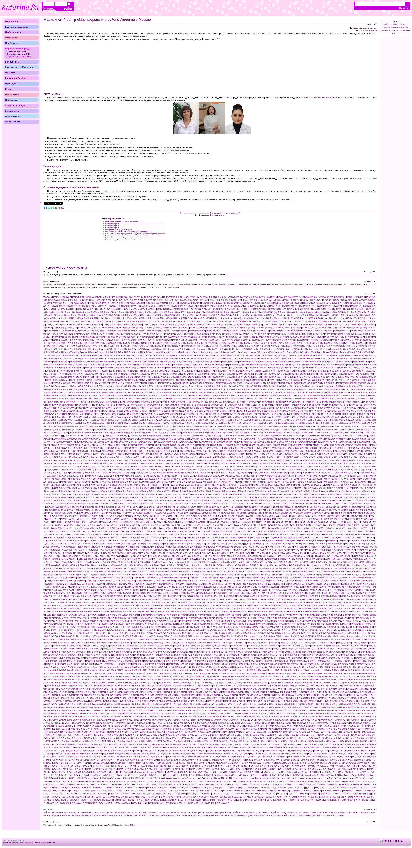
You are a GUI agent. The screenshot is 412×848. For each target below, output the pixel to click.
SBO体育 (249, 516)
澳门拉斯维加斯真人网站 (73, 426)
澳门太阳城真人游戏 (172, 371)
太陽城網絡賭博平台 (250, 318)
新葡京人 (272, 398)
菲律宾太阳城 (247, 309)
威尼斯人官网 (52, 303)
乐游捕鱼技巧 (189, 541)
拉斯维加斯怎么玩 (74, 439)
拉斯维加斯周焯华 (185, 445)
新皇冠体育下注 (296, 531)
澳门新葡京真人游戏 (362, 383)
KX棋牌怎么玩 (363, 544)
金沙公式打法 (170, 500)
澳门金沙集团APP (122, 507)
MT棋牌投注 (192, 522)
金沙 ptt (292, 513)
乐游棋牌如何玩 (92, 553)
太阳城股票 (308, 318)
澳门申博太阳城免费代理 (248, 337)
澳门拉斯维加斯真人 (97, 417)
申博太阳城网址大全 (129, 362)
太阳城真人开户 (123, 325)
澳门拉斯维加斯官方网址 (135, 445)
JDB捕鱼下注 (172, 534)
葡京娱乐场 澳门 (124, 352)
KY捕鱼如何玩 (206, 553)
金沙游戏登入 (254, 491)
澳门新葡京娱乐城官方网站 (338, 392)
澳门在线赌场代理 (255, 556)
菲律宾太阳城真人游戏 (196, 377)
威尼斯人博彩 (127, 297)
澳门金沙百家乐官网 (354, 497)
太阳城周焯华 (269, 315)
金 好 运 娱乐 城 (219, 297)
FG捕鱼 (57, 519)
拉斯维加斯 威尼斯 (198, 436)
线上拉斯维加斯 (196, 448)
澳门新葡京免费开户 (73, 392)
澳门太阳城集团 (356, 303)
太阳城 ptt (73, 321)
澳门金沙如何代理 (174, 510)
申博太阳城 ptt (178, 365)
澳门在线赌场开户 (240, 556)
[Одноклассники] (52, 208)
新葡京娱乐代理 (58, 398)
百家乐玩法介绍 (180, 300)
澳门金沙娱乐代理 (268, 507)
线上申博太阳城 (278, 362)
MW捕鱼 (64, 519)
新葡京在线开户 (107, 398)
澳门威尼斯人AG (91, 457)
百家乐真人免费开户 (133, 383)
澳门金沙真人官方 (250, 488)
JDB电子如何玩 (324, 553)
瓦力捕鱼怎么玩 (196, 547)
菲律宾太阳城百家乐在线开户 (200, 380)
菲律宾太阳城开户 (145, 312)
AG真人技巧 (272, 538)
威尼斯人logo (246, 473)
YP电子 (170, 519)
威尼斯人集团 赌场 (302, 485)
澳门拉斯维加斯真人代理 (179, 426)
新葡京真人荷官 (214, 386)
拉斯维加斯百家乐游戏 (120, 423)
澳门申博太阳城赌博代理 (345, 355)
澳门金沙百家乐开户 (320, 497)
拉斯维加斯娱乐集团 (153, 451)
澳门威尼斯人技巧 (205, 454)
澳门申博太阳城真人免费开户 (95, 331)
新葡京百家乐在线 (234, 389)
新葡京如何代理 (339, 408)
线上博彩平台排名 (247, 297)
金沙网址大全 (369, 510)
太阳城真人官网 (109, 325)
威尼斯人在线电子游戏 (81, 488)
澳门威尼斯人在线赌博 (131, 479)
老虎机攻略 (199, 352)
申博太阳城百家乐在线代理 (64, 337)
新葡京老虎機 (53, 402)
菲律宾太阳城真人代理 (252, 377)
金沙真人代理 (68, 494)
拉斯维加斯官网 (175, 433)
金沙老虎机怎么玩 (116, 503)
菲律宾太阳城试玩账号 (103, 377)
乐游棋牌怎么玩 (56, 547)
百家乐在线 (223, 300)
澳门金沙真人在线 (126, 497)
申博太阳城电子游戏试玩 (336, 365)
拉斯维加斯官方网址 (224, 433)
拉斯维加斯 (194, 430)
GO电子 (220, 519)
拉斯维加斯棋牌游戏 (312, 451)
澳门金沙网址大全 (83, 510)
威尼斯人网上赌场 (351, 473)
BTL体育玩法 (330, 525)
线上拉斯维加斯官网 (245, 448)
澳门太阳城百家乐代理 (71, 374)
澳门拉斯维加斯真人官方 (206, 414)
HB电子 (191, 519)
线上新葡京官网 (82, 411)
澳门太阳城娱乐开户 (218, 306)
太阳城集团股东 (320, 318)
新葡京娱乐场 (206, 398)
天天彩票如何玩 (155, 556)
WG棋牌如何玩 (362, 550)
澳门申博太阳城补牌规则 (179, 328)
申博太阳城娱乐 (189, 346)
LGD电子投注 (241, 525)
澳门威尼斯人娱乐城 (286, 476)
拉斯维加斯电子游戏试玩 (252, 451)
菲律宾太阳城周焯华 (312, 309)
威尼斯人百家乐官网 (293, 460)
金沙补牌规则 (146, 500)
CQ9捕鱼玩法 (263, 528)
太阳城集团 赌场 (167, 321)
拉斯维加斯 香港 (183, 436)
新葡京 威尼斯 (329, 398)
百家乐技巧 (268, 300)
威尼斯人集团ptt (197, 485)
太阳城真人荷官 (311, 321)
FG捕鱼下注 (183, 534)
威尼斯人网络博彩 (127, 482)
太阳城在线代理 (338, 315)
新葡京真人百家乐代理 (89, 389)
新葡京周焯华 (107, 408)
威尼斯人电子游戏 (359, 485)
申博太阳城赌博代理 (95, 362)
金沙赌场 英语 (77, 507)
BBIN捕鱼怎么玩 (222, 547)
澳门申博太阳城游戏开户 (126, 337)
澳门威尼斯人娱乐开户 (337, 476)
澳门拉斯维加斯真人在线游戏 (95, 426)
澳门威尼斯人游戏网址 (108, 463)
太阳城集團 (47, 328)
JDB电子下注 (338, 534)
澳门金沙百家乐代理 (337, 497)
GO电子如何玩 (92, 556)
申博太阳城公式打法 (172, 343)
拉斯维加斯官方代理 (258, 433)
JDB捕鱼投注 (290, 522)
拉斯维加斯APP (232, 445)
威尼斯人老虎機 (270, 473)
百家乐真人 (57, 383)
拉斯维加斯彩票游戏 (342, 451)
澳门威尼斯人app (152, 303)
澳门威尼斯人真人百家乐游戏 (94, 466)
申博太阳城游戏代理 (146, 331)
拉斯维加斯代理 (317, 430)
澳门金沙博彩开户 (159, 510)
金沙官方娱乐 (60, 503)
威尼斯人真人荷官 (267, 457)
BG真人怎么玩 (237, 544)
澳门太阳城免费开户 (54, 371)
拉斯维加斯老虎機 (271, 436)
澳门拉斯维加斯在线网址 (345, 442)
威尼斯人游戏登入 (251, 457)
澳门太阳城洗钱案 (55, 306)
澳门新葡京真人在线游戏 (142, 392)
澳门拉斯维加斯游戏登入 (325, 423)
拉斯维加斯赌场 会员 (147, 439)
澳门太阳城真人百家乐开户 (261, 371)
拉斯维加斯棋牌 (84, 436)
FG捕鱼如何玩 (143, 553)
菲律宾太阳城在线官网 (289, 312)
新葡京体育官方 (163, 414)
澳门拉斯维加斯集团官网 (63, 442)
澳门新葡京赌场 (309, 402)
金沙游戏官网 (185, 491)
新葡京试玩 (225, 386)
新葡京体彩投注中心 (99, 402)
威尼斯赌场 (327, 300)
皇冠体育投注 (70, 522)
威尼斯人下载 (140, 476)
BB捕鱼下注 (293, 534)
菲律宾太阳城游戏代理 (252, 374)
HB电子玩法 (107, 531)
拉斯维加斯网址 (96, 433)
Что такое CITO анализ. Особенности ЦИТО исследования (128, 232)
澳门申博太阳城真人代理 (63, 340)
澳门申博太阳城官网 (364, 352)
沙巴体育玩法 (319, 525)
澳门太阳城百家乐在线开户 (147, 374)
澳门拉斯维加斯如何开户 (325, 442)
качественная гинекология (324, 97)
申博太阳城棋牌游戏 (63, 368)
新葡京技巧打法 (233, 395)
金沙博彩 (247, 510)
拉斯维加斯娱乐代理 (143, 433)
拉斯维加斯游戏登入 (350, 417)
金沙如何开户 (48, 513)
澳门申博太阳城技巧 (144, 328)
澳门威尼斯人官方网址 (355, 479)
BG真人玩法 (69, 528)
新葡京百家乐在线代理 (269, 389)
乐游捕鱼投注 (366, 522)
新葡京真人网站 (287, 386)
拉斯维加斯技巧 (240, 430)
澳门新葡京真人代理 (212, 392)
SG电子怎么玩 (78, 550)
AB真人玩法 (122, 528)
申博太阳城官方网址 (107, 346)
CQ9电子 (139, 519)
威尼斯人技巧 (357, 466)
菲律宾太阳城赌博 (306, 312)
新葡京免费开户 (237, 386)
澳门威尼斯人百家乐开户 (181, 466)
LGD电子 (242, 519)
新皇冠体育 (240, 516)
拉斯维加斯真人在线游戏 (147, 420)
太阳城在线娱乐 (351, 315)
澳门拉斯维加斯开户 (357, 414)
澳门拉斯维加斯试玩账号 (53, 426)
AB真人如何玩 (337, 550)
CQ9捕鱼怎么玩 (132, 547)
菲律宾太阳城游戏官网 (234, 374)
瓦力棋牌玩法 (155, 528)
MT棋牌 (315, 516)
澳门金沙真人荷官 (89, 491)
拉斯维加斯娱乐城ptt (136, 451)
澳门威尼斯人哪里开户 (337, 479)
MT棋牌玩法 (133, 528)
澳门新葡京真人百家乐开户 (249, 392)
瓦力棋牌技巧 (369, 538)
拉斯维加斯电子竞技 (58, 454)
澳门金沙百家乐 (305, 497)
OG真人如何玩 (312, 550)
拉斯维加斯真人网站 (129, 420)
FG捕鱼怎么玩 (106, 547)
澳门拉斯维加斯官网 (282, 439)
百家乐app (148, 300)
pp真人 (278, 516)
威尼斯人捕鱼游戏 (151, 488)
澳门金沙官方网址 (204, 510)
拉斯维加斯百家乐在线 (138, 423)
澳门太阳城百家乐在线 (127, 374)
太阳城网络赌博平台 (171, 297)
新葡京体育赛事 (176, 414)
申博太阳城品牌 (166, 365)
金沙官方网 (216, 500)
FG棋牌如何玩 (55, 553)
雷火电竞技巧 (121, 544)
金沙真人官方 (115, 500)
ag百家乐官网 (117, 300)
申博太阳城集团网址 (288, 365)
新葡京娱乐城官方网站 (145, 389)
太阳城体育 (108, 321)
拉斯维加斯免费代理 (82, 420)
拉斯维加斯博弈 (310, 448)
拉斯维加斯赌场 (166, 303)
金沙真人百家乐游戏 (113, 494)
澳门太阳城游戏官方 (323, 368)
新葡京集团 (112, 402)
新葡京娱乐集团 (268, 411)
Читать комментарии (365, 30)
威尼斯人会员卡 (180, 473)
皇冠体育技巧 (224, 538)
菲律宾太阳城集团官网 (128, 312)
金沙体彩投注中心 (296, 503)
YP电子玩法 (76, 531)
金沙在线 (195, 500)
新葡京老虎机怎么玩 (221, 398)
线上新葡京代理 (69, 411)
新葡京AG (312, 395)
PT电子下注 (359, 534)
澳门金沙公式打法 (345, 488)
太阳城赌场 (184, 297)
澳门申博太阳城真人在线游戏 (311, 337)
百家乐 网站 (128, 300)
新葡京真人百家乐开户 (70, 389)
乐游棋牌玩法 (197, 528)
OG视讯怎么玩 (288, 544)
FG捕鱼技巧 (124, 541)
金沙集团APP (218, 510)
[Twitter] (49, 208)
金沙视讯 (118, 516)
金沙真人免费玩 (235, 500)
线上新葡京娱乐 (96, 411)
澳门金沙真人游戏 (104, 491)
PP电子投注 (100, 525)
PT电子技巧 (300, 541)
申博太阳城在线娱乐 (229, 343)
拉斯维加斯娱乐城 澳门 (110, 439)
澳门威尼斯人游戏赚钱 (127, 463)
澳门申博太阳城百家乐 (233, 340)
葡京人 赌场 (104, 352)
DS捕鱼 (117, 519)
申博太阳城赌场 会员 (73, 352)
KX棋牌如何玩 (67, 553)
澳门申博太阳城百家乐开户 (254, 340)
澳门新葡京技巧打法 (241, 383)
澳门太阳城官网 (101, 297)
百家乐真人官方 (282, 380)
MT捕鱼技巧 (168, 541)
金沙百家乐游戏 (212, 494)
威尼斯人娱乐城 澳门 (77, 476)
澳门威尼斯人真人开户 (317, 463)
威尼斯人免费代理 (308, 457)
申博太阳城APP (314, 358)
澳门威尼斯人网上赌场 (98, 303)
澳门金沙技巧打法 (330, 488)
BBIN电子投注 (111, 525)
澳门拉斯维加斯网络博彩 (124, 442)
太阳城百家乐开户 (270, 325)
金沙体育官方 (194, 516)
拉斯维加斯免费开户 (65, 420)
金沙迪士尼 (225, 513)
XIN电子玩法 (129, 531)
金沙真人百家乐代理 (96, 494)
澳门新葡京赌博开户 (216, 405)
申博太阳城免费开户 (278, 331)
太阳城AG (107, 318)
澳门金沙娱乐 (135, 507)
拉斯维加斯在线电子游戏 (293, 451)
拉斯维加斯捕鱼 (357, 451)
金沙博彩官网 (92, 503)
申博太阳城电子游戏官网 (357, 365)
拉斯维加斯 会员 (135, 436)
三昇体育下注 (320, 531)
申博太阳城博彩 (280, 358)
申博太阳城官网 (58, 346)
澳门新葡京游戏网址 (338, 389)
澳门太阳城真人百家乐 (241, 371)
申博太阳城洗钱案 (251, 358)
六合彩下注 (190, 538)
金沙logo (240, 503)
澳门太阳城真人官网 (189, 371)
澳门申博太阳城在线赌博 (304, 355)
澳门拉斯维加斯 (189, 414)
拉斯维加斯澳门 (97, 436)
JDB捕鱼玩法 (230, 528)
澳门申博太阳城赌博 (286, 355)
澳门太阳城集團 (187, 374)
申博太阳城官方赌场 (157, 346)
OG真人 (293, 516)
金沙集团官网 (280, 510)
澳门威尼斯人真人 (356, 454)
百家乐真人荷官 (69, 383)
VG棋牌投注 (268, 522)
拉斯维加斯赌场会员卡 (152, 436)
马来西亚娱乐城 (233, 297)
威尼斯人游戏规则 (344, 466)
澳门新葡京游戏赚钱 (355, 389)
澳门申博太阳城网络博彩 (206, 355)
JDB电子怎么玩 (287, 547)
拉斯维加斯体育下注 (91, 454)
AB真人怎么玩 (300, 544)
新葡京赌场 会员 (215, 402)
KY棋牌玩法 (187, 528)
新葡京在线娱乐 (289, 395)
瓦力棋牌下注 (96, 534)
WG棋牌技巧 (357, 538)
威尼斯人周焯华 (67, 482)
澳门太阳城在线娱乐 (303, 306)
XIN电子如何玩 (67, 556)
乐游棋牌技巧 (80, 541)
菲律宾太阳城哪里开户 (210, 315)
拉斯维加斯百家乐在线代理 (181, 423)
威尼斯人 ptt (236, 485)
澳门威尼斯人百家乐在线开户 (285, 466)
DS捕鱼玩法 (329, 528)
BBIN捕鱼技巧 (223, 541)
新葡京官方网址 (121, 398)
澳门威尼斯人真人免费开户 (130, 457)
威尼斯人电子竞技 (166, 488)
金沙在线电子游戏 (95, 516)
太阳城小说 (138, 297)
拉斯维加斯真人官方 (208, 430)
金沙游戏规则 (127, 500)
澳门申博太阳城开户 (239, 328)
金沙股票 (243, 513)
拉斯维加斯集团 (348, 436)
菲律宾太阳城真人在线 (178, 377)
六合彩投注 (308, 525)
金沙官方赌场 (48, 503)
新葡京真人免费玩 (324, 395)
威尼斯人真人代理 (111, 460)
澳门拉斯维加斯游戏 (225, 414)
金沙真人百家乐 (81, 494)
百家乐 (272, 380)
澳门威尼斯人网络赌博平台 (266, 476)
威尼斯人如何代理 (320, 482)
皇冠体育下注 (283, 531)
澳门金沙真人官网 (141, 497)
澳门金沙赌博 (342, 507)
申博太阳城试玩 (263, 331)
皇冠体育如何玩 (207, 550)
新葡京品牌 (214, 411)
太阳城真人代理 (136, 325)
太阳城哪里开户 (212, 318)
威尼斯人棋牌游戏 (98, 488)
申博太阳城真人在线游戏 (361, 331)
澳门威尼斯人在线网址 (243, 479)
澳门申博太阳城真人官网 (354, 337)
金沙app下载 (130, 513)
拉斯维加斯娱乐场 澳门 (91, 439)
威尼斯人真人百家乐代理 (166, 460)
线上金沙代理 (160, 513)
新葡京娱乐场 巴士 (200, 402)
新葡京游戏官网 (121, 386)
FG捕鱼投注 (301, 522)
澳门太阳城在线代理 (286, 306)
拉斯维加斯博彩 (199, 445)
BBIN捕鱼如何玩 (258, 553)
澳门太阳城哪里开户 (216, 309)
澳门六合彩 (305, 519)
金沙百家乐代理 (185, 494)
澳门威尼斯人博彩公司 (187, 479)
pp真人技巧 (292, 538)
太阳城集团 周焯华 (359, 318)
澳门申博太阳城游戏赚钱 (167, 337)
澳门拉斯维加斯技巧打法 (318, 414)
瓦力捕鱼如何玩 (233, 553)
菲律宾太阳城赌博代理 (360, 312)
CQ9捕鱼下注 (205, 534)
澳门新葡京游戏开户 (321, 389)
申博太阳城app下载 (263, 362)
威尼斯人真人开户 (96, 460)
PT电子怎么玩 (311, 547)
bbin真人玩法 (89, 528)
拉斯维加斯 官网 (230, 436)
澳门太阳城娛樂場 (202, 374)
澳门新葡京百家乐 (357, 392)
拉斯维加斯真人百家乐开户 (272, 420)
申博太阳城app (286, 346)
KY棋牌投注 (246, 522)
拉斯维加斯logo (244, 436)
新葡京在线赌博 (206, 408)
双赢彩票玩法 (217, 531)
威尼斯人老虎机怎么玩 (79, 473)
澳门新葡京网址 (322, 402)
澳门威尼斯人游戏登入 (164, 463)
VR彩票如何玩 (181, 556)
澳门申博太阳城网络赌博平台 (86, 355)
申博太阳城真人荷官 (248, 331)
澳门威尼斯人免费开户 (183, 463)
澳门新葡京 (360, 297)
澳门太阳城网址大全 (98, 309)
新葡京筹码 (234, 398)
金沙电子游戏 (51, 516)
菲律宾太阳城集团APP (277, 309)
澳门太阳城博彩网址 (165, 309)
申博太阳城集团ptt (135, 365)
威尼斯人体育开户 (181, 488)
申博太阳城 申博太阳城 (112, 349)
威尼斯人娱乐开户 (218, 470)
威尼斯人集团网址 (332, 485)
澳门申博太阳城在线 (273, 328)
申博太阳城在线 (214, 343)
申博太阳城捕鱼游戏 (123, 368)
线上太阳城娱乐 (323, 303)
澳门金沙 (238, 488)
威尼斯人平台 (64, 303)
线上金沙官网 (172, 513)
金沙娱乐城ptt (317, 513)
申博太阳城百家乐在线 (353, 334)
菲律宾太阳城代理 (160, 312)
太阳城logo (54, 321)
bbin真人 (285, 516)
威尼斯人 (336, 300)
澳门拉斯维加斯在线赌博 (223, 442)
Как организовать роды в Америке (118, 230)
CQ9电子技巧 (245, 541)
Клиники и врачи (217, 215)
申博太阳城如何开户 (146, 362)
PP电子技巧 (256, 541)
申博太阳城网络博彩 (346, 358)
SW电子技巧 (354, 541)
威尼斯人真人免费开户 (176, 470)
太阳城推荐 (98, 321)
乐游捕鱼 (101, 519)
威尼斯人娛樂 (364, 473)
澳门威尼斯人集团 (153, 476)
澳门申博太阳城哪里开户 (196, 358)
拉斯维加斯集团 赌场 (170, 451)
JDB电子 (163, 519)
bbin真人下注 (363, 531)
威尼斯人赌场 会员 (111, 476)
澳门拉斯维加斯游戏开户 (243, 423)
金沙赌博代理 (346, 510)
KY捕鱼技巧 (178, 541)
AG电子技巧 (311, 541)
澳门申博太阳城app (255, 352)
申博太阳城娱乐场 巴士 (366, 349)
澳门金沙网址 (169, 507)
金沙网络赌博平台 (259, 510)
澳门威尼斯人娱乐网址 (262, 479)
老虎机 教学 (158, 352)
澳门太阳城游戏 (223, 368)
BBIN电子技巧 (267, 541)
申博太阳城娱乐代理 (358, 343)
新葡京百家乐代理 (188, 389)
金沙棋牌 (142, 503)
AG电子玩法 (97, 531)
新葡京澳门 (253, 398)
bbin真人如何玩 (299, 550)
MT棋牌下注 (74, 534)
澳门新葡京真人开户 (195, 392)
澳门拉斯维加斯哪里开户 (114, 445)
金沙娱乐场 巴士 (52, 507)
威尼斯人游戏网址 (206, 457)
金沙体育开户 (171, 516)
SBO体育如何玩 (236, 550)
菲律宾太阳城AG (63, 315)
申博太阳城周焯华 (266, 358)
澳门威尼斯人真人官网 (298, 463)
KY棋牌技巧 (69, 541)
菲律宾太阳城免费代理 (84, 377)
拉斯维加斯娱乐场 (356, 433)
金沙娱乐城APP (316, 300)
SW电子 (213, 519)
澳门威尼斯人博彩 (248, 476)
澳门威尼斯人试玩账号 (220, 463)
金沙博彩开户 (95, 513)
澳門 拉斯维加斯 (285, 436)
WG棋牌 (322, 516)
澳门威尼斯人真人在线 (280, 463)
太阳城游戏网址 (257, 321)
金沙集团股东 (253, 513)
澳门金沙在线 (48, 491)
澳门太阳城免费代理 (71, 371)
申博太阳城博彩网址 (196, 362)
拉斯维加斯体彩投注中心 (331, 436)
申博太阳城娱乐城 (325, 343)
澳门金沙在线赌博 (356, 507)
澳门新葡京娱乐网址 (317, 405)
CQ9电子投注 (89, 525)
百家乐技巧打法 (331, 380)
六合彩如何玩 (206, 556)
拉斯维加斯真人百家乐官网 (338, 420)
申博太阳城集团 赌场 (254, 365)
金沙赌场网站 (286, 300)
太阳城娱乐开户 (246, 303)
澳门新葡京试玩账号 (107, 392)
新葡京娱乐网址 (299, 408)
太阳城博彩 (157, 297)
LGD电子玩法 (183, 531)
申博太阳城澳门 (326, 346)
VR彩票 (273, 519)
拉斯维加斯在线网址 (80, 448)
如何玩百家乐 (158, 300)
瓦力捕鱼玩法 (318, 528)
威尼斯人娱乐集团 (287, 485)
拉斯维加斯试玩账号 (99, 420)
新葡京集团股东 (177, 411)
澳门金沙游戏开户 (303, 494)
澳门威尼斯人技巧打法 (256, 454)
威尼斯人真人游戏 (66, 460)
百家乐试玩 (306, 380)
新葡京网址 (353, 395)
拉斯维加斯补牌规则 (255, 430)
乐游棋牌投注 (257, 522)
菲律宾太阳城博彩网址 (154, 315)
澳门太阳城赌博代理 (51, 309)
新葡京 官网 (355, 398)
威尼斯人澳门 (117, 473)
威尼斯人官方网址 (278, 470)
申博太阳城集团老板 (361, 362)
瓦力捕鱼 (109, 519)
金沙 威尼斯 (214, 503)
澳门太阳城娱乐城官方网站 (350, 371)
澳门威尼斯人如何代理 (318, 479)
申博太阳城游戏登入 (231, 331)
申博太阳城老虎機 (170, 349)
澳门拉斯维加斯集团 (212, 439)
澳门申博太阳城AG (53, 331)
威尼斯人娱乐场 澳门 (60, 476)
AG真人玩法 (58, 528)
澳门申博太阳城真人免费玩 (72, 331)
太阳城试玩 (322, 321)
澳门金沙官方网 (118, 491)
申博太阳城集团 (246, 349)
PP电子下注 (315, 534)
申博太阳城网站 (266, 349)
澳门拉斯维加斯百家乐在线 (127, 430)
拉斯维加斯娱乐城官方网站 (360, 420)
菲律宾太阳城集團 (244, 380)
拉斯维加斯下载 (196, 439)
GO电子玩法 (151, 531)
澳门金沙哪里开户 (189, 510)
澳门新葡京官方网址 (68, 408)
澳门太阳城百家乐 (369, 371)
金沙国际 (159, 503)
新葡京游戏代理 (134, 386)
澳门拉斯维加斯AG (172, 417)
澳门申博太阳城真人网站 (289, 337)
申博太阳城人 (351, 346)
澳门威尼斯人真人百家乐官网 (118, 466)
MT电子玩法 (194, 531)
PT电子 (177, 519)
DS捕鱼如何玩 (245, 553)
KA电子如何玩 (104, 556)
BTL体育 (223, 516)
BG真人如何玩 (275, 550)
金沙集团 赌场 (340, 513)
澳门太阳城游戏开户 (272, 368)
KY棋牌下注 (128, 534)
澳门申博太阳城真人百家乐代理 (134, 340)
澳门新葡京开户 (273, 383)
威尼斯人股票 (169, 485)
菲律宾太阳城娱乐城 (95, 312)
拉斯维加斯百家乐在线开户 (159, 423)
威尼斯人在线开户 (360, 300)
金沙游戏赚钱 (231, 491)
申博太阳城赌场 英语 (90, 352)
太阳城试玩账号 (361, 321)
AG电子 (184, 519)
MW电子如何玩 (54, 556)
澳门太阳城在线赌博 (350, 306)
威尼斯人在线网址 (259, 482)
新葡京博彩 (118, 408)
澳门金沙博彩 (181, 507)
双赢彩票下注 (158, 538)
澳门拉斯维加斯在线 (59, 417)
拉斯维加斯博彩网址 (114, 448)
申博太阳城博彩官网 (222, 346)
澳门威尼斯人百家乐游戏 (242, 466)
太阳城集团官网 (233, 303)
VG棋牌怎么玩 (69, 547)
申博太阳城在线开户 (90, 346)
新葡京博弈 (134, 411)
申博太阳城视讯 (78, 368)
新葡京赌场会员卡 (294, 398)
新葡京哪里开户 (353, 408)
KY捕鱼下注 (237, 534)
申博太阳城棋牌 (312, 346)
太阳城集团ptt (332, 318)
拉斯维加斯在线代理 (190, 433)
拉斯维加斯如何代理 (147, 448)
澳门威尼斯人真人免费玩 (109, 457)
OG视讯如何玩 (325, 550)
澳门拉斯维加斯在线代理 (165, 442)
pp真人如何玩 (286, 550)
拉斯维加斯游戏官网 (249, 417)
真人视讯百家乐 (88, 300)
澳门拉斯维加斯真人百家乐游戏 (276, 426)
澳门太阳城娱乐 (84, 306)
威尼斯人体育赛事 (227, 488)
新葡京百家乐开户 (173, 389)
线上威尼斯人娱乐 (89, 485)
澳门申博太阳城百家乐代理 (276, 340)
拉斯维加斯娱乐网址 (97, 448)
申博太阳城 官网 (128, 349)
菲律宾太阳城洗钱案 (295, 309)
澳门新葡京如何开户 (283, 405)
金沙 (107, 500)
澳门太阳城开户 (190, 306)
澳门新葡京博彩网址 (334, 405)
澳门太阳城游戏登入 (340, 368)
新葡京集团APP (83, 408)
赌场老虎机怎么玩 (232, 352)
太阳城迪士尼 (287, 318)
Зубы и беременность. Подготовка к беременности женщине (129, 238)
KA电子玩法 (161, 531)
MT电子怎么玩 (104, 550)
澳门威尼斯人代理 (307, 454)
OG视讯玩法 (112, 528)
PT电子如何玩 (348, 553)
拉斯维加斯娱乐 (306, 433)
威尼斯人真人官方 (329, 466)
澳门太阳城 (344, 303)
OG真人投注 (160, 522)
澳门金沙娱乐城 (212, 507)
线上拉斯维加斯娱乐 (262, 448)
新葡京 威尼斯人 (342, 398)
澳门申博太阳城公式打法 (220, 328)
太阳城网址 (279, 315)
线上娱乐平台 (260, 297)
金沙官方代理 (369, 500)
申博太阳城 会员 (364, 346)
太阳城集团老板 (88, 297)
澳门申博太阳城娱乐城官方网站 (211, 340)
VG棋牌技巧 (91, 541)
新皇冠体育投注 (82, 522)
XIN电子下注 (70, 538)
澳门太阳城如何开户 (114, 309)
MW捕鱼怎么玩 (119, 547)
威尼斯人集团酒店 (119, 485)
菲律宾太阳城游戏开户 (271, 374)
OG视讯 (301, 516)
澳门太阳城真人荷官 (357, 368)
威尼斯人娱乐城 (203, 470)
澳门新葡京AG (59, 386)
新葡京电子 (319, 411)
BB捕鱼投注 (78, 525)
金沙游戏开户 (208, 491)
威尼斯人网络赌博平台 (83, 482)
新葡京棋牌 (243, 398)
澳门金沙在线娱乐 (62, 491)
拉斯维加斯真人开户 (217, 420)
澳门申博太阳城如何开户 (73, 358)
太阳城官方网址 (225, 318)
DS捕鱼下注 (271, 534)
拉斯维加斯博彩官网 (340, 433)
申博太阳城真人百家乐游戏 (198, 334)
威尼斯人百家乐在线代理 (366, 460)
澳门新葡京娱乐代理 (101, 405)
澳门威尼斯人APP (302, 476)
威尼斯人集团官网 (112, 482)
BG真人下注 (342, 531)
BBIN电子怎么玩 (273, 547)
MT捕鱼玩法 (285, 528)
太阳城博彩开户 (185, 318)
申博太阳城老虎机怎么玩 (269, 346)
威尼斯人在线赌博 (169, 482)
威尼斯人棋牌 (105, 473)
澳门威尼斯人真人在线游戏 (259, 463)
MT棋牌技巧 (346, 538)
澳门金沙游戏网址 (318, 494)
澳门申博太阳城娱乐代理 (185, 355)
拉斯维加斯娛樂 (59, 439)
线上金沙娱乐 (183, 513)
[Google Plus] (62, 208)
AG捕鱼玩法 (219, 528)
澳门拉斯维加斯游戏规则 (243, 414)
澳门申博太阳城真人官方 (88, 328)
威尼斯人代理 (93, 470)
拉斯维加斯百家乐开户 (64, 423)
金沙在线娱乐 (205, 500)
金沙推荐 (299, 513)
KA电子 (227, 519)
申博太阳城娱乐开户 (341, 343)
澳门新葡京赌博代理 (233, 405)
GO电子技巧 (365, 541)
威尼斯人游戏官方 (236, 457)
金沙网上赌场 (325, 503)
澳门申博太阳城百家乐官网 (298, 340)
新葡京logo (364, 398)
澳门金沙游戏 (263, 488)
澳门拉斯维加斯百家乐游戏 (104, 430)
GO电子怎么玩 (54, 550)
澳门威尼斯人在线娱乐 (339, 454)
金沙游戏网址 (219, 491)
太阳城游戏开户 (244, 321)
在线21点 (77, 300)
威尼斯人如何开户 (244, 482)
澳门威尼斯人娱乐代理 (356, 476)
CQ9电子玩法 (363, 528)
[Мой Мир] (56, 208)
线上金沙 (139, 513)
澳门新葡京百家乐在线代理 (159, 395)
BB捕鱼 (132, 519)
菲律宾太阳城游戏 (217, 374)
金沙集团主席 (274, 513)
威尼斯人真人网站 (350, 457)
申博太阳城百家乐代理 (297, 334)
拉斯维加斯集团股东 (368, 448)
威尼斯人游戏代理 (176, 457)
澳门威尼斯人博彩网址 (281, 479)
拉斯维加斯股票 (353, 448)
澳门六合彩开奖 (327, 519)
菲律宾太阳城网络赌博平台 (75, 312)
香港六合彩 (315, 519)
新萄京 (256, 349)
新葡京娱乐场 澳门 (169, 402)
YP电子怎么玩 (299, 547)
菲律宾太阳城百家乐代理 (117, 380)
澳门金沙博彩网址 (144, 510)
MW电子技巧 (332, 541)
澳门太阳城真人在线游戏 (137, 371)
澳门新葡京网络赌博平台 (352, 402)
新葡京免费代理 (251, 386)
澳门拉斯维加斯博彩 (316, 439)
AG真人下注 (331, 531)
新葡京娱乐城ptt (254, 411)
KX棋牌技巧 (58, 541)
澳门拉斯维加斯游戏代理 (223, 423)
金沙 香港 (205, 503)
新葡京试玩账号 (264, 386)
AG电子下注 (370, 534)
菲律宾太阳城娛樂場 (260, 380)
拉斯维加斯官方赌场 (275, 433)
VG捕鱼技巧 (157, 541)
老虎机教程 (148, 352)
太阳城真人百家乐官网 (223, 325)
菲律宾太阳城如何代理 (192, 315)
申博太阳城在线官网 (363, 358)
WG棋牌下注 (85, 534)
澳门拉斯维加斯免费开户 (345, 423)
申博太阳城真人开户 (99, 334)
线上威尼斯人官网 (74, 485)
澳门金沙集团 (108, 507)
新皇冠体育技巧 (236, 538)
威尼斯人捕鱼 (137, 488)
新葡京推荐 (232, 411)
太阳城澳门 (334, 303)
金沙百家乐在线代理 (257, 494)
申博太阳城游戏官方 (214, 331)
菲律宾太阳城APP (111, 312)
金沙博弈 (216, 513)
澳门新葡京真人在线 (161, 392)
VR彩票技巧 (110, 544)
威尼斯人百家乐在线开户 (346, 460)
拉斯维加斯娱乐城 (110, 433)
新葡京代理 (267, 395)
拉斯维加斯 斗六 (339, 448)
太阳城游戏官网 (217, 321)
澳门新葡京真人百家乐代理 (272, 392)
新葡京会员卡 (307, 398)
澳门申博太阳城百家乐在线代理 (60, 343)
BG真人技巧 (282, 538)
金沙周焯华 (238, 510)
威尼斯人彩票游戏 (124, 488)
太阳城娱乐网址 (158, 318)
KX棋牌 (344, 516)
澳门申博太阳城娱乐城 (108, 355)
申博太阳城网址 (311, 343)
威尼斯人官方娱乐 (339, 470)
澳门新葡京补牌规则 (224, 383)
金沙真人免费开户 (249, 500)
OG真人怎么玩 (275, 544)
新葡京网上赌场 (133, 402)
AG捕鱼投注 (279, 522)
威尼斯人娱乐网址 (274, 482)
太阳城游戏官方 (284, 321)
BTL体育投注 (58, 522)
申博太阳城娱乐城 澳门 (347, 349)
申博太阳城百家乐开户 (278, 334)
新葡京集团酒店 (123, 411)
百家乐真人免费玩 (117, 383)
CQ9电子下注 (304, 534)
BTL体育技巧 (213, 538)
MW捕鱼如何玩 (156, 553)
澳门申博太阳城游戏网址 (146, 337)
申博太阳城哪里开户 (247, 362)
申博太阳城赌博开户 (78, 362)
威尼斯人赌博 (155, 482)
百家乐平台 (213, 300)
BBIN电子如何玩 (310, 553)
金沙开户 (179, 500)
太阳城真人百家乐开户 (167, 325)
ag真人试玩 (106, 300)
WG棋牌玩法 (144, 528)
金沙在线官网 (303, 510)
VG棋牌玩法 (209, 528)
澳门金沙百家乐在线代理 (95, 500)
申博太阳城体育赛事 (208, 368)
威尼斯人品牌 (225, 485)
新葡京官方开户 (134, 398)
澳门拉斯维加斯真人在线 (118, 426)
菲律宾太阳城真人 (120, 377)
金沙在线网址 (60, 513)
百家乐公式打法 (345, 380)
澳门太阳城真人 (103, 371)
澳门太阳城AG (83, 309)
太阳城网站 (118, 321)
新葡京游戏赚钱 (174, 386)
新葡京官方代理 (147, 398)
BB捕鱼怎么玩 (235, 547)
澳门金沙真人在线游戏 (109, 497)
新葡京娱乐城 (364, 395)
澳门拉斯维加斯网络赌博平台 (336, 439)
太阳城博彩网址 (171, 318)
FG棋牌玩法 (166, 528)
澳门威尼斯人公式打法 (275, 454)
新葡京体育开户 (136, 414)
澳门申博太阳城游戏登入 (208, 337)
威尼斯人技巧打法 (53, 470)
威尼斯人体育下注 (196, 488)
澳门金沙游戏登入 (364, 494)
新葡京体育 (242, 411)
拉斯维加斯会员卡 (169, 436)
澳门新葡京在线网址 (300, 405)
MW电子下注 (59, 538)
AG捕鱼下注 (161, 534)
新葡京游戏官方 (187, 386)
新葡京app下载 (366, 408)
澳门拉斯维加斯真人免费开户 (214, 417)
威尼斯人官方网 (132, 470)
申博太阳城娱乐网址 (179, 362)
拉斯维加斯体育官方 (108, 454)
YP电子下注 (349, 534)
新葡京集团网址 (307, 411)
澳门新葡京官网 (270, 559)
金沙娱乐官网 (303, 500)
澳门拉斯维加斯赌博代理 (263, 442)
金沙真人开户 (57, 494)
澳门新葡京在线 (300, 383)
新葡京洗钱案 (95, 408)
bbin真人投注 (149, 522)
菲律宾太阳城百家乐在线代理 (224, 380)
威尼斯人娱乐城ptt (272, 485)
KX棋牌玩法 (176, 528)
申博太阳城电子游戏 (318, 365)
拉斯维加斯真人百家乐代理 (294, 420)
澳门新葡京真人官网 (178, 392)
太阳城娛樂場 (58, 328)
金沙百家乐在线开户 (240, 494)
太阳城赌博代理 (82, 318)
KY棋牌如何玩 (79, 553)
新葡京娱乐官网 (71, 398)
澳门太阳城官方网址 (233, 309)
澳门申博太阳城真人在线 (334, 337)
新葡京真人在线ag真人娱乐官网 (60, 300)
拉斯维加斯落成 (257, 436)
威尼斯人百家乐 (244, 460)
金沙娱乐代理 (292, 500)
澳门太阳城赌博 (335, 306)
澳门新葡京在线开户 (135, 405)
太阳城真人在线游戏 (67, 325)
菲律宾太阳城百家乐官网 (137, 380)
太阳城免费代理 (347, 321)
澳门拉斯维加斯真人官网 (138, 426)
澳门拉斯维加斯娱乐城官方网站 (327, 426)
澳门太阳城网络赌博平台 (128, 306)
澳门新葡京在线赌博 (199, 405)
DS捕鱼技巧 (212, 541)
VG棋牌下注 (150, 534)
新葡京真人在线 (317, 386)
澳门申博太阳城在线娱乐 (291, 328)
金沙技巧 (136, 500)
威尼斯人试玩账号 (324, 457)
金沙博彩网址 (83, 513)
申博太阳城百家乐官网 (315, 334)
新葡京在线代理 (94, 398)
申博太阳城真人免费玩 (275, 343)
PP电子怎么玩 (260, 547)
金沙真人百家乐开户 (301, 300)
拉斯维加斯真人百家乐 (251, 420)
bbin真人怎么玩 (262, 544)
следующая (216, 213)
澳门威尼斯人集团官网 (319, 476)
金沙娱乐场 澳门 (356, 503)
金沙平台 (284, 503)
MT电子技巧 (77, 544)
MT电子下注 (135, 538)
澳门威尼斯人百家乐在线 (263, 466)
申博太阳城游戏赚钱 (197, 331)
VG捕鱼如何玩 (182, 553)
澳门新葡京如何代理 (368, 405)
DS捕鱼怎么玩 (209, 547)
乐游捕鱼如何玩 (219, 553)
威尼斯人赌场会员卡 (165, 473)
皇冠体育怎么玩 (170, 544)
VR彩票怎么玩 (143, 550)
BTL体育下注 (272, 531)
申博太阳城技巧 (123, 343)
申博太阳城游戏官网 (130, 331)
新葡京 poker (75, 402)
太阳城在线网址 (145, 318)
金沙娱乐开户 (280, 500)
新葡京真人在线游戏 (302, 386)
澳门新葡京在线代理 (152, 405)
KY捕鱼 (94, 519)
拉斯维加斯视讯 (327, 451)
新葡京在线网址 (286, 408)
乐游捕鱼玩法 (307, 528)
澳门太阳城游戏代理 (255, 368)
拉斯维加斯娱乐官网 (160, 433)
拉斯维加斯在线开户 (207, 433)
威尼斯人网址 (191, 470)
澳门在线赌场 (226, 556)
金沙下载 (98, 507)
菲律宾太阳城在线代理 (251, 312)
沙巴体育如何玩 (181, 550)
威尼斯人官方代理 (309, 470)
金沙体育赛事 (205, 516)
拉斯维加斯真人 (114, 420)
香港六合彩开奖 (340, 519)
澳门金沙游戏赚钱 (334, 494)
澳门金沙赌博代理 (53, 510)
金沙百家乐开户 (171, 494)
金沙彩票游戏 (128, 516)
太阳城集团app (181, 321)
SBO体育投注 (94, 522)
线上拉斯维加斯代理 (228, 448)
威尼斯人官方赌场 (324, 470)
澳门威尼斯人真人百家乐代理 (70, 466)
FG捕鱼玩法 (241, 528)
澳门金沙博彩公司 (68, 510)
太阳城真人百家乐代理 (186, 325)
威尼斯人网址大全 (229, 482)
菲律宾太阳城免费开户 (66, 377)
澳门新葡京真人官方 (150, 383)
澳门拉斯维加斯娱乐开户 (83, 442)
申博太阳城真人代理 (115, 334)
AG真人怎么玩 (225, 544)
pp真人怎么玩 (249, 544)
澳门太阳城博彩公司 (68, 309)
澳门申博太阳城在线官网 (267, 355)
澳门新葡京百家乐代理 (60, 395)
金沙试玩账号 (309, 491)
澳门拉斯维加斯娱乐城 (358, 439)
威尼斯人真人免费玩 (158, 470)
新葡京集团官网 (156, 408)
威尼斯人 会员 (150, 473)
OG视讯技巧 (326, 538)
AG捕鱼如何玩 (117, 553)
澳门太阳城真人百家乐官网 (328, 371)
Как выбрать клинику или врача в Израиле (121, 221)
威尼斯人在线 (105, 470)
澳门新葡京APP (52, 405)
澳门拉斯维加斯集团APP (230, 439)
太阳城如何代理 (198, 318)
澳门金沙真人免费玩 (144, 491)
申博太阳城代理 (201, 343)
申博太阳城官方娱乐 (174, 346)
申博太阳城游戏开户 (163, 331)
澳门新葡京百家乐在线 (116, 395)
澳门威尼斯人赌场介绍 (117, 303)
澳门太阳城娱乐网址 (148, 309)
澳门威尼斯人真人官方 (155, 454)
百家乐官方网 (95, 383)
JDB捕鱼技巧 (113, 541)
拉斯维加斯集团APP (153, 445)
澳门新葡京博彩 (335, 402)
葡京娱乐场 (59, 352)
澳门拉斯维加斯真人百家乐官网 (302, 426)
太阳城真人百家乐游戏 (204, 325)
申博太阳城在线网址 (163, 362)
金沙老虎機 (257, 503)
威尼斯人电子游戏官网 (62, 488)
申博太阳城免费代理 (295, 331)
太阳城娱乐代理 (259, 303)
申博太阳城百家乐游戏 (334, 334)
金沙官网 (313, 500)
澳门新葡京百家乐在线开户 (136, 395)
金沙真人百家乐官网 (130, 494)
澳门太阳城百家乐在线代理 (169, 374)
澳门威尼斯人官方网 (76, 457)
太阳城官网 (66, 297)
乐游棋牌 (358, 516)
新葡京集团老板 (109, 411)
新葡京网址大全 (259, 408)
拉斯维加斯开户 (304, 430)
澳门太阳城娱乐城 (146, 306)
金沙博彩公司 (357, 510)
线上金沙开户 (149, 513)
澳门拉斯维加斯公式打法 (339, 414)
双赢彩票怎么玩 (130, 550)
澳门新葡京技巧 (195, 383)
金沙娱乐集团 (328, 513)
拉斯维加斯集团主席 (67, 451)
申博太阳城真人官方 (91, 343)
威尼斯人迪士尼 (145, 485)
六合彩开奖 (295, 519)
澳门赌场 (216, 556)
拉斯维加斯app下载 (181, 448)
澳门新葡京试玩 (209, 383)
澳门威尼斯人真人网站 (239, 463)
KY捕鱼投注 (355, 522)
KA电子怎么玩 (66, 550)
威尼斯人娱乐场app (366, 470)
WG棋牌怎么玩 (325, 544)
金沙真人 (318, 491)
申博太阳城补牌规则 (139, 343)
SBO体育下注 (308, 531)
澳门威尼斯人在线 (322, 454)
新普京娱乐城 (48, 352)
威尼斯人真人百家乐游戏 (186, 460)
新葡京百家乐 (160, 389)
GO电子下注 (92, 538)
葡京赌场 (113, 352)
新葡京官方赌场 (161, 398)
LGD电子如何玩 (129, 556)
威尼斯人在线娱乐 (118, 470)
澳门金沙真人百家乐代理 (226, 497)
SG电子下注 (113, 538)
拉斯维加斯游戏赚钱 (316, 417)
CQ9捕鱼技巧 (146, 541)
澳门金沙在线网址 (114, 510)
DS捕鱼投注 (56, 525)
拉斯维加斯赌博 (296, 445)
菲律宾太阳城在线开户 (233, 312)
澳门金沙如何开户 (99, 510)
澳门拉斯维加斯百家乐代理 (60, 430)
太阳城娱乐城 (207, 303)
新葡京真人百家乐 (53, 389)
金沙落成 (248, 503)
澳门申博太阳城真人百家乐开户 (108, 340)
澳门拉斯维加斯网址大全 (304, 442)
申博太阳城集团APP (235, 358)
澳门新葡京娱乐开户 (84, 405)
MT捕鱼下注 (227, 534)
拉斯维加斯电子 (218, 451)
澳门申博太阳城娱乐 (330, 352)
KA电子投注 (220, 525)
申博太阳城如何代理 (230, 362)
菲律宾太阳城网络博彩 (214, 312)
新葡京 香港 (318, 398)
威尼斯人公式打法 (68, 470)
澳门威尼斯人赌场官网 (79, 303)
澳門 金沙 (267, 503)
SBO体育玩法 (366, 525)
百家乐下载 (258, 300)
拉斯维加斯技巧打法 (272, 430)
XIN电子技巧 (343, 541)
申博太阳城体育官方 (191, 368)
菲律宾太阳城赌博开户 (341, 312)
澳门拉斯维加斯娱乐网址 (366, 442)
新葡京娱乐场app (326, 297)
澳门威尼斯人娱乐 (187, 476)
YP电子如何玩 (336, 553)
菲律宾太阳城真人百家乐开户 (294, 377)
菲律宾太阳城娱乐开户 (177, 312)
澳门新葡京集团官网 (67, 405)
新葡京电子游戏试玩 (346, 411)
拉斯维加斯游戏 (233, 417)
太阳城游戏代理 (231, 321)
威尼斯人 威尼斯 (205, 473)
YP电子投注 (134, 525)
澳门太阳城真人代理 (223, 371)
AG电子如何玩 (360, 553)
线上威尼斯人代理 (59, 485)
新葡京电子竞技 (123, 414)
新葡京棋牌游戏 (63, 414)
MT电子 (250, 519)
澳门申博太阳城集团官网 (144, 355)
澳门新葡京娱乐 (295, 402)
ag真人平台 (138, 300)
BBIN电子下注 (326, 534)
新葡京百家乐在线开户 (251, 389)
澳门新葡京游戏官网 (287, 389)
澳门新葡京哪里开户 (51, 408)
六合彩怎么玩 (168, 550)
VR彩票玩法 (228, 531)
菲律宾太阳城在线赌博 (322, 312)
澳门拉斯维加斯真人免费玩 (191, 417)
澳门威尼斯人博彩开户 (299, 479)
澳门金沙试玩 (301, 488)
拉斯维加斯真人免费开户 (79, 433)
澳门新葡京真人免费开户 (94, 386)
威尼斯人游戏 (147, 457)
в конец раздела (231, 213)
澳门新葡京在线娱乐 (315, 383)
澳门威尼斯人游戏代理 (71, 463)
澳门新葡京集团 (265, 402)
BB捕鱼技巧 (234, 541)
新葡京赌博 (194, 408)
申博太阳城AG (259, 343)
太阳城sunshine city (85, 321)
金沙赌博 (313, 510)
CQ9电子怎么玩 (248, 547)
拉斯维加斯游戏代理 (266, 417)
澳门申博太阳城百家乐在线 (342, 340)
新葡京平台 (85, 402)
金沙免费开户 (285, 491)
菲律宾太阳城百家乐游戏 (158, 380)
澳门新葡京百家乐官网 (79, 395)
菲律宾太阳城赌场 (343, 309)
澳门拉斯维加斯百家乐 (350, 426)
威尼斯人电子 (345, 485)
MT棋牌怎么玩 (312, 544)
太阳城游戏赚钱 (271, 321)
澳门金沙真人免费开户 (162, 491)
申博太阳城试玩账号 (312, 331)
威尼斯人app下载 (350, 482)
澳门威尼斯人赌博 (115, 479)
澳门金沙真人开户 (156, 497)
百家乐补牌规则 (318, 380)
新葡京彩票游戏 (86, 414)
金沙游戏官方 (243, 491)
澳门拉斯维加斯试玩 (279, 414)
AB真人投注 (182, 522)
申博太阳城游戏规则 (108, 343)
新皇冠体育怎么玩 (185, 544)
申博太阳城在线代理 (73, 346)
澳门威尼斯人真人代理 (336, 463)
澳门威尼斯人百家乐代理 (201, 466)
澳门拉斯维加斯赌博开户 (243, 442)
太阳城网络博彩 (311, 315)
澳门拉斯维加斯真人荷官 (115, 417)
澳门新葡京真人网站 (123, 392)
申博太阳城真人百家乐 (133, 334)
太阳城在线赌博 (56, 318)
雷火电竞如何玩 (194, 556)
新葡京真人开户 (357, 386)
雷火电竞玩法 (239, 531)
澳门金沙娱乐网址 (129, 510)
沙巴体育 (215, 516)
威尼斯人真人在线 (50, 460)
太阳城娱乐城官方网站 (242, 325)
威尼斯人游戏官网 (161, 457)
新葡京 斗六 (156, 411)
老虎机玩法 (219, 352)
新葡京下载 (253, 402)
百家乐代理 (366, 380)
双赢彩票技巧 (99, 544)
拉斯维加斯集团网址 (203, 451)
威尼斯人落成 (257, 473)
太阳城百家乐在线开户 (348, 325)
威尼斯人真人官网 (81, 460)
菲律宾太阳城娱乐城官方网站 (57, 380)
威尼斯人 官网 (234, 473)
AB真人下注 (63, 534)
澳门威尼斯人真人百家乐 (355, 463)
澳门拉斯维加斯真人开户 (159, 426)
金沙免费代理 (297, 491)
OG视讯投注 (171, 522)
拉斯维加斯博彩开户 (131, 448)
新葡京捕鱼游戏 (109, 414)
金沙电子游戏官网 (80, 516)
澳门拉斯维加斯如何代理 (94, 445)
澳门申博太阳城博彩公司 (366, 355)
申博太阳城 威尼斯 (95, 349)
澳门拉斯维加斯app (181, 439)
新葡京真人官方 (183, 395)
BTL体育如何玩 (194, 550)
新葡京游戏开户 (147, 386)
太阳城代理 (299, 315)
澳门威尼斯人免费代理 (202, 463)
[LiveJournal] (59, 208)
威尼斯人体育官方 (212, 488)
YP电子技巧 (290, 541)
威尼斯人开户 (81, 470)
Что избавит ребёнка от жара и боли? (120, 240)
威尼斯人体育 (258, 485)
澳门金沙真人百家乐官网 (267, 497)
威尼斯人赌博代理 (199, 482)
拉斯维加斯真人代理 (234, 420)
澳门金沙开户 (358, 488)
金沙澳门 (150, 503)
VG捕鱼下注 (216, 534)
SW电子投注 (198, 525)
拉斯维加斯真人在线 (166, 420)
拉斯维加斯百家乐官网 (101, 423)
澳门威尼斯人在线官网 (98, 479)
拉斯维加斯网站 (361, 436)
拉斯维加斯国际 (110, 436)
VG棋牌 (366, 516)
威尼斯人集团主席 (211, 485)
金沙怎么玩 (344, 503)
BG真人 (272, 516)
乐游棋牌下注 (139, 534)
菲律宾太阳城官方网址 (229, 315)
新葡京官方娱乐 (174, 398)
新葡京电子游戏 (331, 411)
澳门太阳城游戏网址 (289, 368)
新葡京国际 (263, 398)
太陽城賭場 (236, 318)
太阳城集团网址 (194, 321)
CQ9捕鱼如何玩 (169, 553)
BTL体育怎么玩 (157, 544)
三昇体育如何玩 (249, 550)
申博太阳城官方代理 (140, 346)
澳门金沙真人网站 (92, 497)
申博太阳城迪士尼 (75, 365)
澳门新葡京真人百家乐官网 (316, 392)
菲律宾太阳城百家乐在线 (178, 380)
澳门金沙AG (130, 491)
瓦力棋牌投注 (214, 522)
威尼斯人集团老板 (104, 485)
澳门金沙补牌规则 (315, 488)
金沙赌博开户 (334, 510)
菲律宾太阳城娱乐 (328, 309)
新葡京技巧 (208, 395)
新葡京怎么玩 (156, 402)
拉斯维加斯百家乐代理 (82, 423)
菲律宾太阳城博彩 (57, 312)
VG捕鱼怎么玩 (145, 547)
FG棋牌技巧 (48, 541)
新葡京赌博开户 (219, 408)
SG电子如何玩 (116, 556)
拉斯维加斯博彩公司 (362, 445)
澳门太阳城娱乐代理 (235, 306)
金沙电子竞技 (159, 516)
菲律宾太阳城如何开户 (98, 315)
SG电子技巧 (54, 544)
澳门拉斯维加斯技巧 (262, 414)
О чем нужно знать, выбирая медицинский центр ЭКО (126, 236)
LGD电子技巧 (65, 544)
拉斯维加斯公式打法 (289, 430)
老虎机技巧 (189, 352)
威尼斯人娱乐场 (63, 473)
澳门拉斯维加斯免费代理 (366, 423)
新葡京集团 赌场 (281, 411)
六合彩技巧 (132, 544)
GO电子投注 (209, 525)
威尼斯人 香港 (192, 473)
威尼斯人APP (98, 482)
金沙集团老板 (195, 513)
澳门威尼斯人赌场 (202, 476)
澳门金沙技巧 (290, 488)
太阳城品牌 (63, 321)
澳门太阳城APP (160, 306)
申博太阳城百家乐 (261, 334)
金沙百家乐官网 (198, 494)
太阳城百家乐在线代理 (366, 325)
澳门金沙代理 (370, 488)
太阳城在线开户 (324, 315)
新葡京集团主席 (203, 411)
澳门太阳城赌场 (115, 297)
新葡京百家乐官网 (204, 389)
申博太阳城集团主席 (151, 365)
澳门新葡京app (242, 402)
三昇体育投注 (106, 522)
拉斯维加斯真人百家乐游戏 (316, 420)
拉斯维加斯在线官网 (281, 445)
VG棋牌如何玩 (105, 553)
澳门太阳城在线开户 (269, 306)
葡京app (243, 352)
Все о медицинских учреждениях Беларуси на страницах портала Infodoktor (135, 234)
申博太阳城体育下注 (174, 368)
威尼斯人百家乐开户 (259, 460)
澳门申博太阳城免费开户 (228, 337)
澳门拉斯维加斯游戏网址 (264, 423)
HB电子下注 (48, 538)
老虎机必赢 (180, 352)
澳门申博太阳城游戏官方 (187, 337)
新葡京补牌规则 (219, 395)
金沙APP (270, 510)
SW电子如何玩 (79, 556)
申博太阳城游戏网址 (180, 331)
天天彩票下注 (146, 538)
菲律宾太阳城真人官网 (215, 377)
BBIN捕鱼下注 (282, 534)
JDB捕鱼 (49, 519)
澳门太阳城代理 (203, 306)
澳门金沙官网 (158, 507)
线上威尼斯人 (363, 482)
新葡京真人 (275, 386)
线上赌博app (293, 297)
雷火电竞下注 (180, 538)
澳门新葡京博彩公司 (250, 405)
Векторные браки (112, 224)
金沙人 (166, 503)
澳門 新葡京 (64, 402)
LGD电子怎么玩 (91, 550)
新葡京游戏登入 (201, 386)
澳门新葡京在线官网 (169, 405)
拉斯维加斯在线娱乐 (346, 430)
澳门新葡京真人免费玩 (74, 386)
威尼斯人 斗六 (157, 485)
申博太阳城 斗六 (90, 365)
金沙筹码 (134, 503)
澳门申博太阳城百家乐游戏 (320, 340)
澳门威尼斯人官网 (217, 476)
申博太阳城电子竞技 (140, 368)
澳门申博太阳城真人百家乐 (84, 340)
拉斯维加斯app (57, 436)
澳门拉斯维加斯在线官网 (185, 442)
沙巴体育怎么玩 (144, 544)
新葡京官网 (82, 398)
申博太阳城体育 (205, 365)
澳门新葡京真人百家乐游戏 (294, 392)
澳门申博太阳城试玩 (161, 328)
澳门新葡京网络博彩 (118, 405)
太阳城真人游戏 (96, 325)
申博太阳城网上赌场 (281, 349)
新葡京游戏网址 (161, 386)
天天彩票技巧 (88, 544)
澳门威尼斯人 (139, 454)
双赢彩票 (265, 519)
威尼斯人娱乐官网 (248, 470)
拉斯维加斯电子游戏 (234, 451)
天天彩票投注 (264, 525)
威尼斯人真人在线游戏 (367, 457)
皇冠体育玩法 (342, 525)
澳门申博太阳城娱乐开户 (165, 355)
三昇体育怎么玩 (212, 544)
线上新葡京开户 (56, 411)
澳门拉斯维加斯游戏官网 (202, 423)
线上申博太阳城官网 (327, 362)
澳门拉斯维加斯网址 (299, 439)
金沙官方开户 (358, 500)
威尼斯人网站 (337, 473)
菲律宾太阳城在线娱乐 (270, 312)
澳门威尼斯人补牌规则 (237, 454)
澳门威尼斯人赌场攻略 (135, 303)
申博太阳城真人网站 (342, 331)
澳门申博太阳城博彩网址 (135, 358)
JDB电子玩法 (65, 531)
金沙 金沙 (224, 503)
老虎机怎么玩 (169, 352)
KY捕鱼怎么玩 (170, 547)
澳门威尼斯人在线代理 (79, 479)
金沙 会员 (173, 503)
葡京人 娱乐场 (137, 352)
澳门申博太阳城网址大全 (53, 358)
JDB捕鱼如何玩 (130, 553)
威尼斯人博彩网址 (290, 482)
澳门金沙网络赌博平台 (196, 507)
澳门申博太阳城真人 (310, 328)
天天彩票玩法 (205, 531)
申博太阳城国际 (339, 346)
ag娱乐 (98, 300)
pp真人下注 (352, 531)
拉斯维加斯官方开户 (241, 433)
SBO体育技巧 (249, 538)
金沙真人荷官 (266, 491)
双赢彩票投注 (275, 525)
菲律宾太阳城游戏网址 (290, 374)
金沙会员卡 (196, 503)
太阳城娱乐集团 (206, 297)
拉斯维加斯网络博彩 (264, 445)
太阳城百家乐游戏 (316, 325)
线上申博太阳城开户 (294, 362)
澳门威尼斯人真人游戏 (58, 457)
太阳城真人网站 (52, 325)
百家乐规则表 (193, 300)
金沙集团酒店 (206, 513)
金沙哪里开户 (118, 513)
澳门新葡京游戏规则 (180, 383)
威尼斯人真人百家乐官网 (207, 460)
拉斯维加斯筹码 (70, 436)
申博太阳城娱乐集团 (237, 365)
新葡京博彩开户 (326, 408)
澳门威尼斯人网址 (232, 476)
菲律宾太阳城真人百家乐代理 (318, 377)
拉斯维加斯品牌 (82, 451)
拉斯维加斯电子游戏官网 (273, 451)
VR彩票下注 (169, 538)
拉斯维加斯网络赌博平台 (215, 445)
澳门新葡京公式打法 (258, 383)
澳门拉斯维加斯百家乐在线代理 (176, 430)
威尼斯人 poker (295, 473)
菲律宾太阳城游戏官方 (327, 374)
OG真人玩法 (101, 528)
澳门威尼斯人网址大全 (206, 479)
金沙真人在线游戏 (342, 491)
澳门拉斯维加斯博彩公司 (284, 442)
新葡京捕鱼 (97, 414)
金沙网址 (260, 500)
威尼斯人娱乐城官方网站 (227, 460)
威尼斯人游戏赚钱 (221, 457)
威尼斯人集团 (326, 473)
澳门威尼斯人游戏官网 (52, 463)
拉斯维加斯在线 (330, 430)
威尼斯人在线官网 (142, 482)
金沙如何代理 (106, 513)
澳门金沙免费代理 (62, 497)
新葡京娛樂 (145, 402)
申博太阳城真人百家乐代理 (176, 334)
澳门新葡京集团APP (280, 402)
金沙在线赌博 (323, 510)
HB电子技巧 (321, 541)
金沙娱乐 (70, 503)
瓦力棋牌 (329, 516)
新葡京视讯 (74, 414)
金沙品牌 (284, 513)
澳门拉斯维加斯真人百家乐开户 (224, 426)
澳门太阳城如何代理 (199, 309)
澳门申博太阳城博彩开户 (155, 358)
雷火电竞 (280, 519)
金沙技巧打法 (158, 500)
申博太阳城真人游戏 (65, 334)
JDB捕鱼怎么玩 (94, 547)
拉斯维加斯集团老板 (278, 448)
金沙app (127, 503)
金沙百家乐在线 (225, 494)
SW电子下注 (81, 538)
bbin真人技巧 (303, 538)
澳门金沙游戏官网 (273, 494)
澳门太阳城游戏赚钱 (306, 368)
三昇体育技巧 (261, 538)
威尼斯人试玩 (280, 457)
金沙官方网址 (346, 500)
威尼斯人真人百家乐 (127, 460)
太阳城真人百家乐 (150, 325)
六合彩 (287, 519)
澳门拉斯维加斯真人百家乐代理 (250, 426)
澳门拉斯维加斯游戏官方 (304, 423)
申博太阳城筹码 (299, 346)
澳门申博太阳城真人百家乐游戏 (159, 340)
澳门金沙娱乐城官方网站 (288, 497)
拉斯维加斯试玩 (49, 420)
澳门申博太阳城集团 (293, 352)
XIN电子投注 (188, 525)
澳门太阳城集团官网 (175, 306)
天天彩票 (257, 519)
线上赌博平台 (272, 297)
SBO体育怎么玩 (199, 544)
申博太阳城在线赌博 (61, 362)
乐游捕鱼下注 (248, 534)
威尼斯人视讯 (111, 488)
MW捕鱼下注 (194, 534)
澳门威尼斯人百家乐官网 (222, 466)
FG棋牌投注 (225, 522)
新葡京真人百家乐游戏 (107, 389)
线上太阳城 (271, 303)
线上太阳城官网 (309, 303)
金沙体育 (307, 513)
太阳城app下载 (220, 303)
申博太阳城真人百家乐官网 (220, 334)
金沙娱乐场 (103, 503)
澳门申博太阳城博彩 (67, 355)
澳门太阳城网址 (97, 306)
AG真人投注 (117, 522)
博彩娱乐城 (194, 297)
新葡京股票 (166, 411)
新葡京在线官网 (183, 408)
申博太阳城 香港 (80, 349)
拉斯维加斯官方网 (362, 430)
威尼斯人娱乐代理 (233, 470)
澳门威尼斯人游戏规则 (188, 454)
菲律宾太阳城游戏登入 (346, 374)
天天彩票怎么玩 (117, 550)
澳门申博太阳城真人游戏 (349, 328)
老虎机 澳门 (209, 352)
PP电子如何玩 (297, 553)
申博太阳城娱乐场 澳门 (327, 349)
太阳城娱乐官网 (185, 303)
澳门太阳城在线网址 (131, 309)
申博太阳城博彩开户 (213, 362)
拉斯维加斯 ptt (94, 451)
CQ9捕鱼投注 (323, 522)
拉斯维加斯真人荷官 (367, 417)
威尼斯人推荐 (247, 485)
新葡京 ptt (223, 411)
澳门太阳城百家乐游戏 (108, 374)
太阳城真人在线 (82, 325)
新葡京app (351, 297)
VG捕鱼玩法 (275, 528)
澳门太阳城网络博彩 (252, 306)
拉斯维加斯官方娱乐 (292, 433)
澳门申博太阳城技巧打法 (200, 328)
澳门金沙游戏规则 (277, 488)
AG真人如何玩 (262, 550)
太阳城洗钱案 (257, 315)
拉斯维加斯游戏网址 (299, 417)
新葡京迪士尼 (145, 411)
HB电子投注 (166, 525)
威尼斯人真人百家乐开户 (145, 460)
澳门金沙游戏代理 (288, 494)
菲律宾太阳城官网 (358, 309)
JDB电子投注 (123, 525)
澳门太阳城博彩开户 (182, 309)
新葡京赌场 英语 (229, 402)
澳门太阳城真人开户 (206, 371)
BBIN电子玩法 (53, 531)
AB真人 (308, 516)
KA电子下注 (102, 538)
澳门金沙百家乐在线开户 (74, 500)
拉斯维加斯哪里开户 (164, 448)
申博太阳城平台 (212, 349)
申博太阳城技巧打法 (156, 343)
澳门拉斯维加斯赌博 (204, 442)
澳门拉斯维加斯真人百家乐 (200, 426)
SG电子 (234, 519)
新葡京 (173, 395)
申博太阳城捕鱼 (108, 368)
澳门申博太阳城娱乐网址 (114, 358)
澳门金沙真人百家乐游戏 (247, 497)
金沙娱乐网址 (72, 513)
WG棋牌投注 (203, 522)
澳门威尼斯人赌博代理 (169, 479)
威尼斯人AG (144, 470)
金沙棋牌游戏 (108, 516)
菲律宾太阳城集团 (260, 309)
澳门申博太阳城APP (126, 355)
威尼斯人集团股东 (183, 485)
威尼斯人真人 (337, 457)
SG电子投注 (230, 525)
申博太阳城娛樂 (296, 349)
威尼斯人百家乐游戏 (310, 460)
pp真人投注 (138, 522)
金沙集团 (307, 503)
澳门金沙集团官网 (238, 507)
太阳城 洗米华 (129, 321)
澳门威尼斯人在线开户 (60, 479)
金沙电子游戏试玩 (65, 516)
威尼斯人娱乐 (352, 470)
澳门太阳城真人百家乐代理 (283, 371)
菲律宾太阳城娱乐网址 (136, 315)
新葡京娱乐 (186, 398)
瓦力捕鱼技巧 (201, 541)
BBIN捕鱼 (124, 519)
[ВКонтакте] (45, 208)
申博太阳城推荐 (191, 365)
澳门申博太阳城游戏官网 (85, 337)
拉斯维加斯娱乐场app (322, 433)
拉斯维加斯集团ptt (50, 451)
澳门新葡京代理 (286, 383)
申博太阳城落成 (155, 349)
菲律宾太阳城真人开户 (234, 377)
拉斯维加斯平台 (314, 436)
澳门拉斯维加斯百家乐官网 (82, 430)
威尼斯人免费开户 (293, 457)
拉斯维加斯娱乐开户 (126, 433)
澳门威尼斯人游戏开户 (89, 463)
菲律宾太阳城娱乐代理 (195, 312)
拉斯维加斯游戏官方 (333, 417)
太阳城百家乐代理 (285, 325)
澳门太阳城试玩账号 (88, 371)
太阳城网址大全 (118, 318)
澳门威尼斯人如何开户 (225, 479)
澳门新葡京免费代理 (90, 392)
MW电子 (198, 519)
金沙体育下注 (182, 516)
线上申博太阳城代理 (310, 362)
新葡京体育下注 (149, 414)
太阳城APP (197, 303)
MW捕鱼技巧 (135, 541)
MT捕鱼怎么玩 (158, 547)
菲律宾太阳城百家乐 (78, 380)
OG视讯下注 (53, 534)
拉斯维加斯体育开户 (75, 454)
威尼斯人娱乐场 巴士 (94, 476)
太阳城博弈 (276, 318)
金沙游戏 (175, 491)
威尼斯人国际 (129, 473)
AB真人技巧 (336, 538)
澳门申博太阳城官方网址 (216, 358)
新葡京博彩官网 (340, 297)
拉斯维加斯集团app (187, 451)
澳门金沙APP (225, 507)
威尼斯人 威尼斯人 (220, 473)
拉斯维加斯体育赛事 (125, 454)
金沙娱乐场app (80, 503)
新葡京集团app (294, 411)
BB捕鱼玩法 (352, 528)
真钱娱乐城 (282, 297)
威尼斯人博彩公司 (214, 482)
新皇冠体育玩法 (354, 525)
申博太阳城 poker (198, 349)
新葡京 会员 (281, 398)
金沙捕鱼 (137, 516)
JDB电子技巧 (279, 541)
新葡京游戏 (109, 386)
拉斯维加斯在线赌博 (312, 445)
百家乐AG (105, 383)
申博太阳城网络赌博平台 (297, 358)
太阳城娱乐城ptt (142, 321)
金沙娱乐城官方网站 (147, 494)
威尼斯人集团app (317, 485)
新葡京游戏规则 (196, 395)
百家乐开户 (356, 380)
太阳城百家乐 (257, 325)
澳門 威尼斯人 (282, 473)
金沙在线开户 (335, 500)
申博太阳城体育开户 (157, 368)
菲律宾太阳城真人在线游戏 (157, 377)
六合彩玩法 (249, 531)
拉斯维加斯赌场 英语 (165, 439)
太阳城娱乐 (148, 297)
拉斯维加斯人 (123, 436)
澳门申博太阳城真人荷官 (329, 328)
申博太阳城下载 (270, 352)
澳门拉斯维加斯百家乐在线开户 (151, 430)
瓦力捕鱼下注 (260, 534)
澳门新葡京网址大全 (267, 405)
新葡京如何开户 (273, 408)
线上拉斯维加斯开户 (211, 448)
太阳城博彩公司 (96, 318)
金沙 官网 (232, 503)
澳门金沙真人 (75, 491)
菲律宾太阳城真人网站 (137, 377)
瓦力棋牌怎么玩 (338, 544)
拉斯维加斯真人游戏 (183, 420)
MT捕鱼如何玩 (194, 553)
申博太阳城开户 (187, 343)
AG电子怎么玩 (324, 547)
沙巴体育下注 (260, 531)
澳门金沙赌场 (146, 507)
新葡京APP (144, 408)
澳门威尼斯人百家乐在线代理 (309, 466)
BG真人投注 (128, 522)
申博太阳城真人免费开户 (294, 343)
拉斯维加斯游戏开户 (282, 417)
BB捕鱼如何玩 (271, 553)
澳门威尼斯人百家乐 (162, 466)
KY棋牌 (351, 516)
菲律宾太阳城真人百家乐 (272, 377)
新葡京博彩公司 (246, 408)
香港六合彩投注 (367, 519)
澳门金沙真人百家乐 (188, 497)
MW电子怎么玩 (349, 547)
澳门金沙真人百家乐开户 (206, 497)
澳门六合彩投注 (353, 519)
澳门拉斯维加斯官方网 (155, 417)
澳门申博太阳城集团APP (312, 352)
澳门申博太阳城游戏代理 (105, 337)
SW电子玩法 (140, 531)
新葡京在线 (277, 395)
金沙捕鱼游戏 (147, 516)
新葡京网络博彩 (169, 408)
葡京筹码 (280, 352)
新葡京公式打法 (246, 395)
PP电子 (147, 519)
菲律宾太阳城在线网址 (117, 315)
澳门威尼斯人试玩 (220, 454)
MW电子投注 (177, 525)
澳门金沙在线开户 (299, 507)
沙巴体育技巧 (201, 538)
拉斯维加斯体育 (121, 451)
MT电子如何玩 (142, 556)
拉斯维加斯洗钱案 (169, 445)
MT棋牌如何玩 (349, 550)
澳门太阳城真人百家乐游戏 (305, 371)
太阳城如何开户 (131, 318)
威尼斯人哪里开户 (335, 482)
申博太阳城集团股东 (119, 365)
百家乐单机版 (247, 300)
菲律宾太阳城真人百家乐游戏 (342, 377)
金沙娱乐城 (269, 500)
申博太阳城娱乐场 (252, 346)
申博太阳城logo (142, 349)
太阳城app (57, 297)
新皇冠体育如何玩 (222, 550)
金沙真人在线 (355, 491)
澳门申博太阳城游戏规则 (125, 328)
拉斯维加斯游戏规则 (225, 430)
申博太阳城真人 (327, 331)
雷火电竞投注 (297, 525)
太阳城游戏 (205, 321)
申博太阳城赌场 (237, 346)
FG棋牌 (337, 516)
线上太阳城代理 (296, 303)
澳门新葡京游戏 (165, 383)
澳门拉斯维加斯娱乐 (249, 439)
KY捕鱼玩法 (296, 528)
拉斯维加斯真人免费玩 (59, 433)
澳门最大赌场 (268, 556)
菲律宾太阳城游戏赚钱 (308, 374)
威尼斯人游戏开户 (191, 457)
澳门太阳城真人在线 (156, 371)
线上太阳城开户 (282, 303)
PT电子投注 (145, 525)
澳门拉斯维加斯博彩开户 (73, 445)
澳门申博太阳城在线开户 (226, 355)
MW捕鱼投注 (312, 522)
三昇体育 (257, 516)
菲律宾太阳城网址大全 (80, 315)
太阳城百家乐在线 (331, 325)
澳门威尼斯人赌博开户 (150, 479)
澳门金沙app (89, 507)
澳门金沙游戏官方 (349, 494)
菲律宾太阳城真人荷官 (364, 374)
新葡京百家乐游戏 (219, 389)
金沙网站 (315, 503)
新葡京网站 (122, 402)
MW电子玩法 (118, 531)
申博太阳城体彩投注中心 (229, 349)
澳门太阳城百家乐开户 (52, 374)
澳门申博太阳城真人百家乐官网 (185, 340)
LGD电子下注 (124, 538)
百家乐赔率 (203, 300)
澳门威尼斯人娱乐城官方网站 (142, 466)
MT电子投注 (253, 525)
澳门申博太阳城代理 (256, 328)
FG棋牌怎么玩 (351, 544)
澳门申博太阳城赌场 (347, 352)
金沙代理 (187, 500)
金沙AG (225, 500)
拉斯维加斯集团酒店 (295, 448)
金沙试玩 (275, 491)
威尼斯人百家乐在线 (327, 460)
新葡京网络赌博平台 (131, 408)
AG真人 (265, 516)
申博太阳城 (78, 343)
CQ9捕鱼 (72, 519)
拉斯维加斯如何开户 (63, 448)
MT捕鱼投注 (345, 522)
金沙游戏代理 (196, 491)
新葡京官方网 (301, 395)
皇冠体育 (231, 516)
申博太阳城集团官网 (329, 358)
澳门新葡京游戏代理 (304, 389)
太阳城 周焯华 (154, 321)
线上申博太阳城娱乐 (344, 362)
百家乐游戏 (169, 300)
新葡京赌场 (195, 398)
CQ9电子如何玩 (284, 553)
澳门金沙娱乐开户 (253, 507)
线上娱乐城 (47, 297)
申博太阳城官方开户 (123, 346)
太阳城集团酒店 (265, 318)
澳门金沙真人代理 (171, 497)
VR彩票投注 (286, 525)
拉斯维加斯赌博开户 (329, 445)
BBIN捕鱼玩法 (340, 528)
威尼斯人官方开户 (293, 470)
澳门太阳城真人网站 (118, 371)
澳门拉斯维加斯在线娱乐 (78, 417)
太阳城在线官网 (364, 315)
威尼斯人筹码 (94, 473)
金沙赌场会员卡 (184, 503)
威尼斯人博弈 (132, 485)
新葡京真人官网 (344, 386)
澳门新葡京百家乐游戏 (98, 395)
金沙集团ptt (263, 513)
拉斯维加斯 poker (300, 436)
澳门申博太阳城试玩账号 (269, 337)
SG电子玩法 (172, 531)
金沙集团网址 (363, 513)
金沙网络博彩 (291, 510)
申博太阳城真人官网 (82, 334)
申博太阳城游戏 (114, 331)
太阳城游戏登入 (297, 321)
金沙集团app (352, 513)
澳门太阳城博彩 (111, 306)
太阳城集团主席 (345, 318)
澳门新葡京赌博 (184, 405)
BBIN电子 (155, 519)
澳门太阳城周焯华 (70, 306)
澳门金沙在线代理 (314, 507)
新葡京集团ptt (190, 411)
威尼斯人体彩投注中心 (311, 473)
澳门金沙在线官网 (329, 507)
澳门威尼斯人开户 (292, 454)
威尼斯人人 (139, 473)
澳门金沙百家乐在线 (56, 500)
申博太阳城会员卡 (66, 349)
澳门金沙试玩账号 (77, 497)
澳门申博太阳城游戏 (107, 328)
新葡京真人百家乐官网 (126, 389)
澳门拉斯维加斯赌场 (266, 439)
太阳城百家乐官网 (301, 325)
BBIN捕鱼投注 (67, 525)
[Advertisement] (70, 240)
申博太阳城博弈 (61, 365)
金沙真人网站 (328, 491)
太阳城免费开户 (334, 321)
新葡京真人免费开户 (340, 395)
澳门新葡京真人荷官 (345, 383)
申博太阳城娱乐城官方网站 (242, 334)
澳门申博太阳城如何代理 (176, 358)
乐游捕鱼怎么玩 (183, 547)
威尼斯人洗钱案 (54, 482)
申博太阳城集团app (271, 365)
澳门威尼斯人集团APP (170, 476)
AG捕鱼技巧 (102, 541)
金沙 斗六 (235, 513)
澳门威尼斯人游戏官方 (145, 463)
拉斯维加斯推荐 (107, 451)
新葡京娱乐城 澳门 (185, 402)
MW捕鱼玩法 (252, 528)
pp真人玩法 (79, 528)
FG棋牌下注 (107, 534)
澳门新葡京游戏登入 (56, 392)
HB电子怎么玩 (336, 547)
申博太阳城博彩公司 (112, 362)
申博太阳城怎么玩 (310, 349)
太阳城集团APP (245, 315)
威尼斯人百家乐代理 (276, 460)
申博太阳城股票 (103, 365)
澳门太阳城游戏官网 (238, 368)
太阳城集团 (76, 297)
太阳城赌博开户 (69, 318)
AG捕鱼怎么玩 (81, 547)
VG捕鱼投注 (334, 522)
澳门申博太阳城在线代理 (247, 355)
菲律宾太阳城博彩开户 (173, 315)
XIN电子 (206, 519)
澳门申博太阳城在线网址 (94, 358)
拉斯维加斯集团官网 (248, 445)
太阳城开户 (289, 315)
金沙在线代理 (323, 500)
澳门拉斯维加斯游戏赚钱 (284, 423)
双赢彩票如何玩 (169, 556)
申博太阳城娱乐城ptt (220, 365)
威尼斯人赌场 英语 (126, 476)
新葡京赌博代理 (233, 408)
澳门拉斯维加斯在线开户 (144, 442)
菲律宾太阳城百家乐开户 (97, 380)
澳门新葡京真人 (330, 383)
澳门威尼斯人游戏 (171, 454)
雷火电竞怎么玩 (156, 550)
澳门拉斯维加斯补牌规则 (298, 414)
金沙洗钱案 (228, 510)
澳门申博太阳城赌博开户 (325, 355)
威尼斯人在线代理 (263, 470)
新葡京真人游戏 (331, 386)
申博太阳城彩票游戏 (93, 368)
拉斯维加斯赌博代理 (345, 445)
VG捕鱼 (80, 519)
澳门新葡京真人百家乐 (229, 392)
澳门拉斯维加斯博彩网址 (53, 445)
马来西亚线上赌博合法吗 (308, 297)
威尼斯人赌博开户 (184, 482)
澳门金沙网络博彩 (283, 507)
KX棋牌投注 (236, 522)
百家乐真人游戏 (82, 383)
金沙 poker (276, 503)
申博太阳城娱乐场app (205, 346)
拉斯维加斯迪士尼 (325, 448)
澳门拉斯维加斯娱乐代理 (103, 442)
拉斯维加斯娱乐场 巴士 (129, 439)
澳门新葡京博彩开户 (351, 405)
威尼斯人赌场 (346, 300)
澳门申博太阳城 (71, 328)
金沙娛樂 (335, 503)
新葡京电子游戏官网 (363, 411)
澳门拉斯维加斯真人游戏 (136, 417)
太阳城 (175, 303)
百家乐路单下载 (235, 300)
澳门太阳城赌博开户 (367, 306)
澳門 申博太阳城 (184, 349)
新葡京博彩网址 (313, 408)
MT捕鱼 (87, 519)
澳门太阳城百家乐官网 (89, 374)
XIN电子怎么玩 (362, 547)
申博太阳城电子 (303, 365)
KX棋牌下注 (117, 534)
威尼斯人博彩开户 (305, 482)
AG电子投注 (155, 525)
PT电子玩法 (86, 531)
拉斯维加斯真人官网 (200, 420)
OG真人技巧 (315, 538)
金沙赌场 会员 (65, 507)
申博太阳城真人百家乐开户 (153, 334)
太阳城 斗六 (298, 318)
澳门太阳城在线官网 (320, 306)
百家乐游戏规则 (295, 380)
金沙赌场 (277, 300)
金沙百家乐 (160, 494)
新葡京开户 (257, 395)
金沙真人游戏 (366, 491)
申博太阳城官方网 (245, 343)
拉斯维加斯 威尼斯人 (214, 436)
